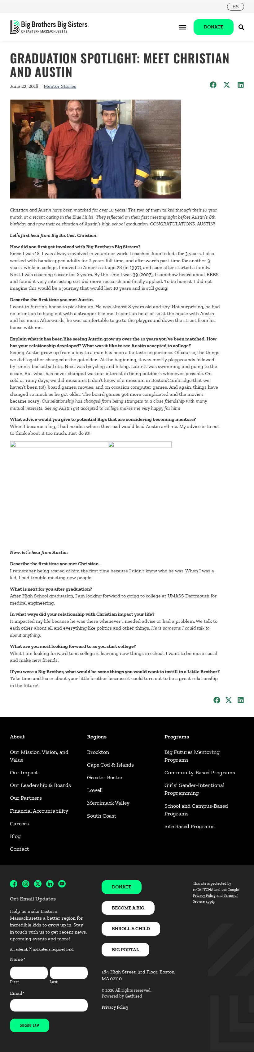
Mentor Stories (60, 86)
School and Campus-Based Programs (196, 809)
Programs (176, 736)
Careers (19, 823)
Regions (97, 736)
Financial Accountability (39, 810)
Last (54, 982)
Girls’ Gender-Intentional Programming (194, 789)
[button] (213, 84)
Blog (15, 836)
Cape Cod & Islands (110, 764)
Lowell (95, 790)
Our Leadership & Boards (40, 785)
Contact (19, 848)
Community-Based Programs (199, 772)
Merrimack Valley (108, 802)
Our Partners (26, 797)
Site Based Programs (189, 826)
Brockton (98, 752)
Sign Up (29, 1025)
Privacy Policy (115, 1007)
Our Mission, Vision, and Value (39, 756)
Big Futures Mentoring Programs (192, 756)
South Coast (101, 815)
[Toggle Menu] (182, 27)
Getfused (133, 996)
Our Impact (24, 772)
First (14, 982)
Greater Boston (105, 777)
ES (235, 6)
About (17, 736)
